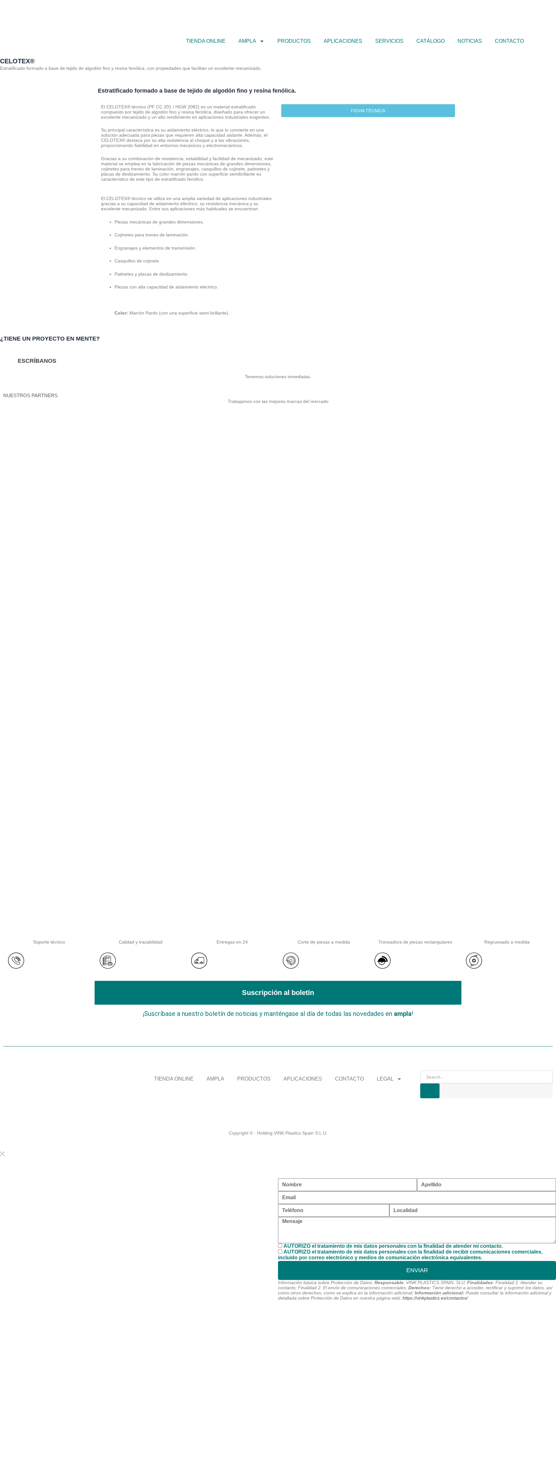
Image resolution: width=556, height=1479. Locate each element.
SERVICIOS (389, 41)
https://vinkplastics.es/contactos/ (435, 1298)
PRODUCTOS (294, 41)
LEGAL (385, 1079)
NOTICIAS (470, 41)
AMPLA (215, 1079)
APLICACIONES (343, 41)
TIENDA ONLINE (206, 41)
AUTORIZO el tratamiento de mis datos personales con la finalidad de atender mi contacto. (393, 1246)
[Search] (430, 1090)
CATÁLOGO (430, 41)
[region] (278, 671)
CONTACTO (509, 41)
